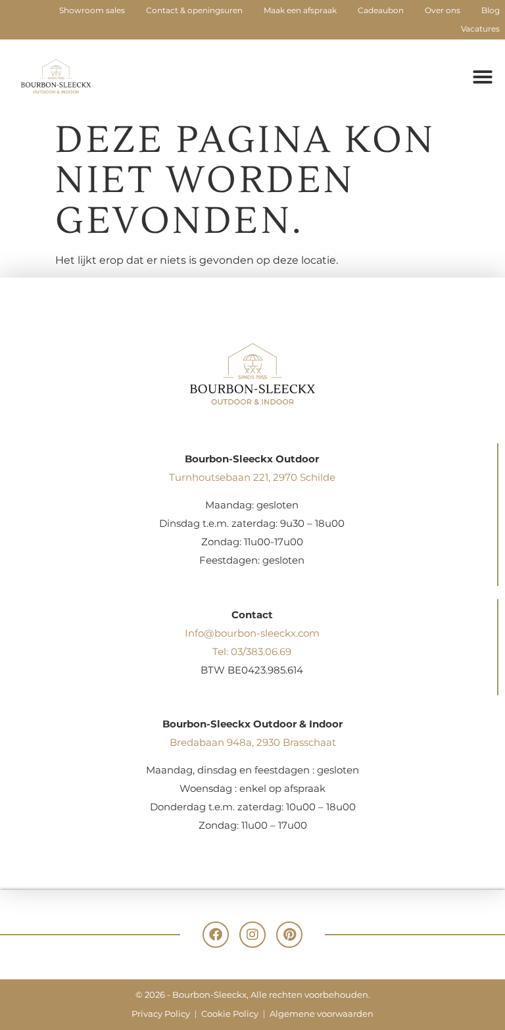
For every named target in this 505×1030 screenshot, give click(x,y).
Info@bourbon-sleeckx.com (252, 633)
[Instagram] (252, 934)
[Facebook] (216, 934)
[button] (482, 77)
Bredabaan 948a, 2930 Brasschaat (253, 742)
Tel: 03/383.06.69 (251, 651)
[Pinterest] (289, 934)
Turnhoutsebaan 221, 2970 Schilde (252, 477)
